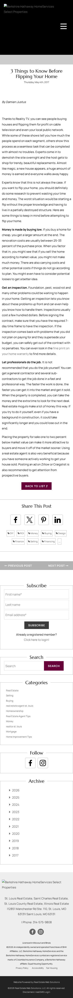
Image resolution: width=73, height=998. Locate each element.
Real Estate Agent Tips (18, 716)
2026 (15, 790)
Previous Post (19, 565)
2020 (15, 834)
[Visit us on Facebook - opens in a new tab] (30, 763)
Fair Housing (51, 968)
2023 (15, 812)
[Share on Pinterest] (43, 520)
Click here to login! (36, 640)
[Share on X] (29, 520)
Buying (48, 533)
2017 (15, 855)
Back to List (35, 486)
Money (34, 533)
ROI (22, 533)
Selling (34, 541)
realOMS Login (43, 991)
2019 (15, 841)
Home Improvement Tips (19, 736)
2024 (15, 804)
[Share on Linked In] (57, 520)
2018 (15, 848)
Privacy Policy (22, 968)
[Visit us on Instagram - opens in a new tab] (43, 763)
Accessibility (38, 968)
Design (62, 533)
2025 (15, 797)
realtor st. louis (14, 726)
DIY (11, 533)
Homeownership (14, 711)
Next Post (57, 565)
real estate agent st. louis (19, 705)
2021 (15, 826)
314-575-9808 (42, 922)
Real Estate (12, 690)
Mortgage (11, 731)
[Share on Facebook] (15, 520)
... (59, 541)
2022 (15, 819)
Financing (49, 541)
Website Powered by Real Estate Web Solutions (36, 982)
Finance (19, 541)
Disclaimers (28, 991)
